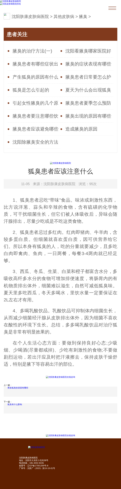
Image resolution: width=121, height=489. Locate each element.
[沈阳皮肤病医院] (60, 447)
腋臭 (83, 16)
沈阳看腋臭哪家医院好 (88, 50)
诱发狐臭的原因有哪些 (18, 388)
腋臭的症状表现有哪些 (88, 63)
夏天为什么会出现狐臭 (88, 89)
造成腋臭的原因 (81, 128)
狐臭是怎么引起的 (31, 89)
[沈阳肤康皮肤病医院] (10, 1)
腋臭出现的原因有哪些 (88, 115)
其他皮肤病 (64, 16)
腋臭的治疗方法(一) (32, 50)
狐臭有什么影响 (15, 404)
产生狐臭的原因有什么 (35, 76)
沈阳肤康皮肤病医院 (30, 16)
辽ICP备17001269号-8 (37, 465)
